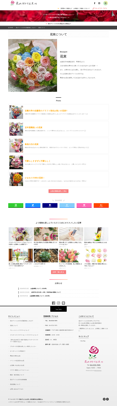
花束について (14, 325)
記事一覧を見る (58, 272)
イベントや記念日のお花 (17, 360)
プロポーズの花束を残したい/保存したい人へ (23, 346)
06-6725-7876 (53, 320)
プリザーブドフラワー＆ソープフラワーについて (24, 335)
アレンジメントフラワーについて (19, 330)
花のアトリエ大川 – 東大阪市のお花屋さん (31, 399)
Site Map (82, 341)
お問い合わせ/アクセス (16, 389)
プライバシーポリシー (49, 402)
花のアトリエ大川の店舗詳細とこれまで (21, 320)
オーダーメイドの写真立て (17, 351)
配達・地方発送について (17, 375)
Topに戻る (58, 309)
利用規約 (59, 402)
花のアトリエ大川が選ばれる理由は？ (59, 23)
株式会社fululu (97, 370)
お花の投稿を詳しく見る (58, 191)
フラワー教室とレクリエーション (19, 370)
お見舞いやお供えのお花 (17, 365)
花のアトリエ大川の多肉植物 (18, 379)
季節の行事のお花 (15, 356)
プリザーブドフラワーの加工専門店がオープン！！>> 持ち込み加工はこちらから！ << (58, 16)
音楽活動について (15, 384)
